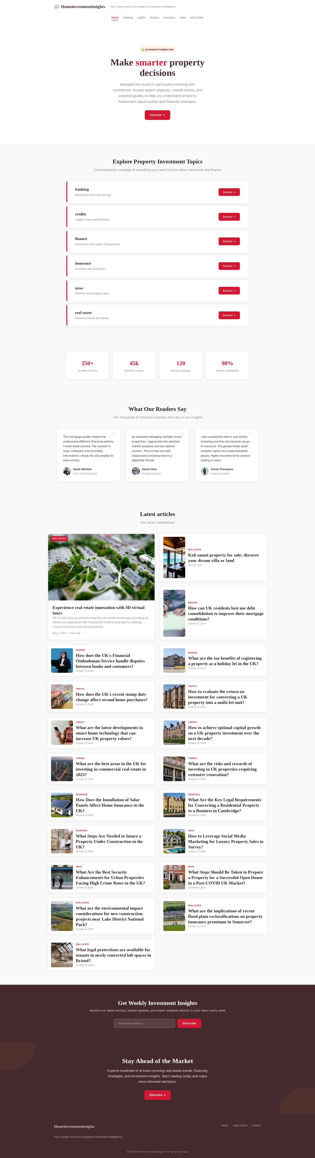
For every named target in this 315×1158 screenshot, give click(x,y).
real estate (196, 17)
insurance (169, 17)
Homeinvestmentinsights (79, 6)
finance (154, 17)
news (183, 17)
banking (128, 17)
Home (115, 17)
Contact (256, 1125)
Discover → (157, 115)
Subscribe (189, 1023)
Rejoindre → (157, 1095)
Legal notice (240, 1125)
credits (141, 17)
